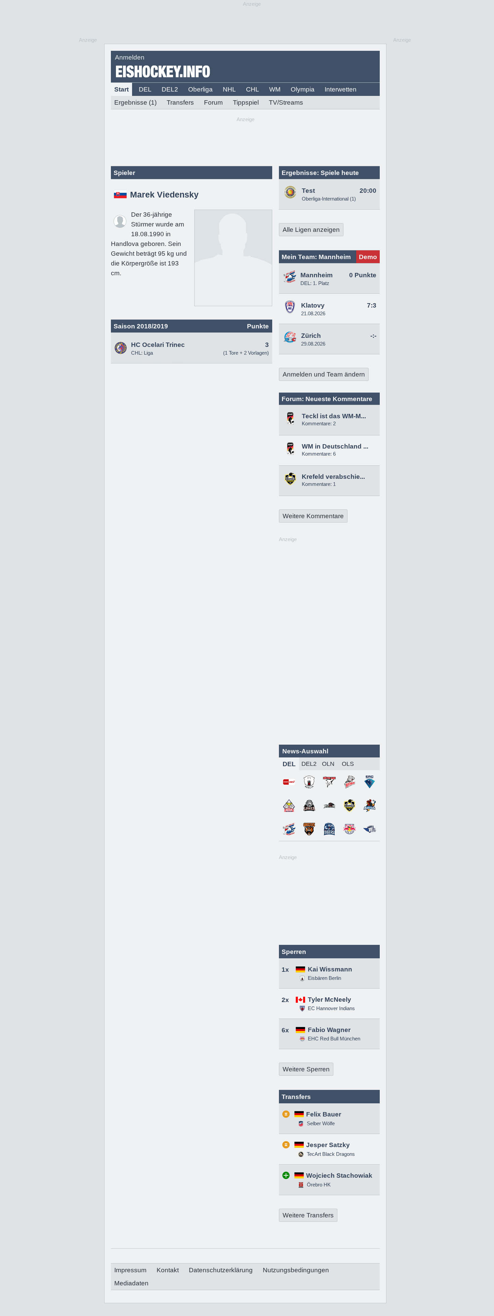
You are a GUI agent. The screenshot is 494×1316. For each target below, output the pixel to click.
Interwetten (341, 89)
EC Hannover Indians (331, 1008)
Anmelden (130, 57)
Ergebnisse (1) (135, 102)
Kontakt (168, 1270)
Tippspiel (246, 102)
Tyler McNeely (329, 999)
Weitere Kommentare (313, 516)
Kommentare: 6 (319, 454)
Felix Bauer (323, 1114)
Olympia (303, 89)
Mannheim (316, 275)
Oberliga (200, 89)
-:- (373, 335)
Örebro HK (318, 1184)
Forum (213, 102)
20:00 (368, 190)
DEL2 (170, 89)
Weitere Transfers (308, 1215)
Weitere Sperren (306, 1069)
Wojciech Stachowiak (339, 1175)
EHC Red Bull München (334, 1038)
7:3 (371, 305)
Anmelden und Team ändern (324, 374)
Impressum (130, 1270)
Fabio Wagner (329, 1029)
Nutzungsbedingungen (296, 1270)
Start (121, 89)
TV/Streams (286, 102)
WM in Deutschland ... (335, 446)
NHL (229, 89)
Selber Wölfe (320, 1123)
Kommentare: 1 (319, 484)
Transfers (180, 102)
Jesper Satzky (328, 1144)
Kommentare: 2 (319, 423)
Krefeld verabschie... (333, 476)
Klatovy (313, 305)
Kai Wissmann (330, 969)
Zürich (311, 335)
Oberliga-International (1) (329, 199)
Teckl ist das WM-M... (334, 416)
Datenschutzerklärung (221, 1270)
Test (308, 190)
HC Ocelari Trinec (158, 344)
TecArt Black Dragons (330, 1154)
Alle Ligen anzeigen (311, 229)
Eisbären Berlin (324, 978)
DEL (145, 89)
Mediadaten (131, 1283)
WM (275, 89)
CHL (252, 89)
